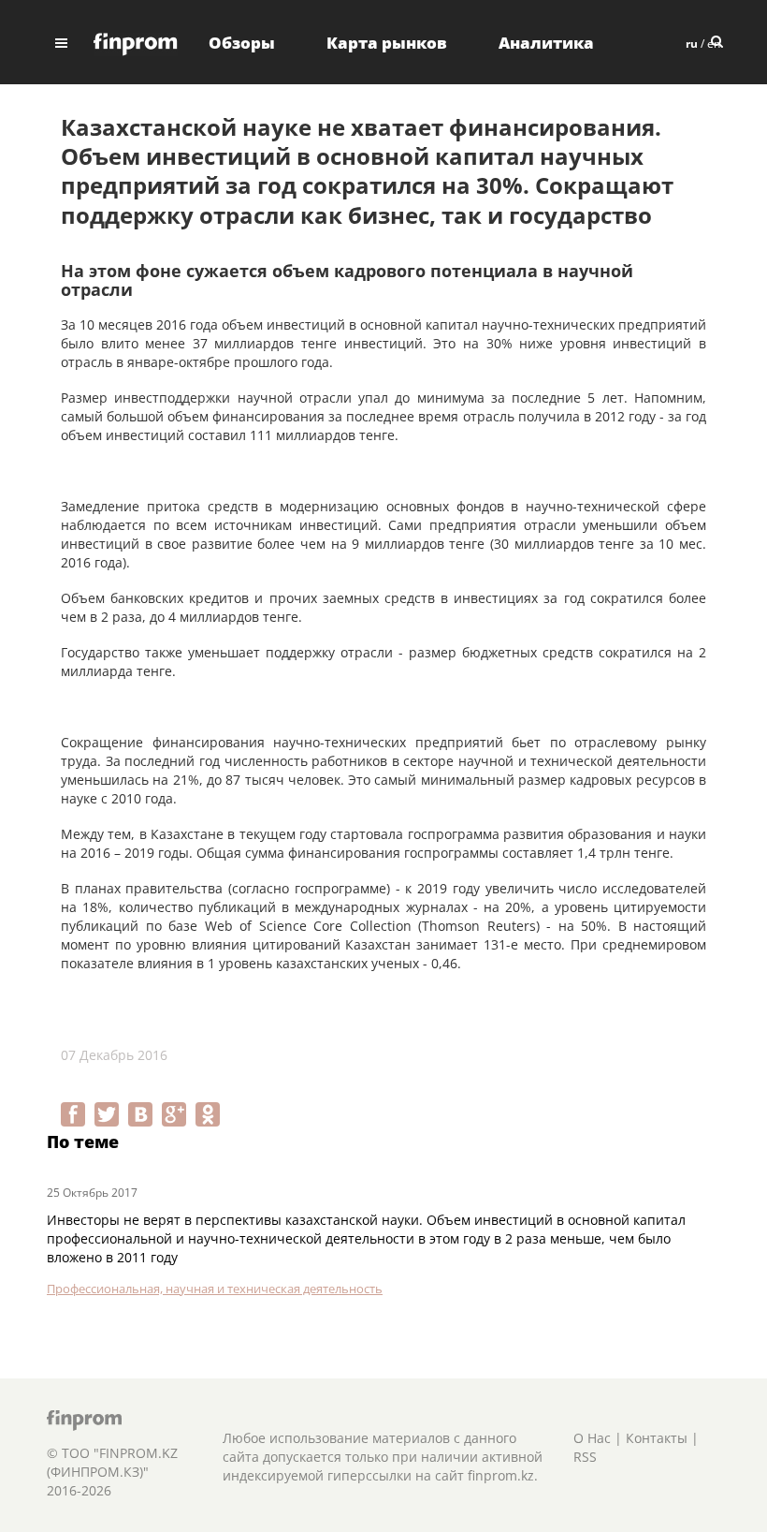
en (713, 44)
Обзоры (242, 42)
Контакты (656, 1438)
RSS (585, 1457)
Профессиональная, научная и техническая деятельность (215, 1288)
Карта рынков (386, 42)
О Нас (592, 1438)
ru (692, 44)
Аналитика (546, 42)
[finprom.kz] (136, 42)
